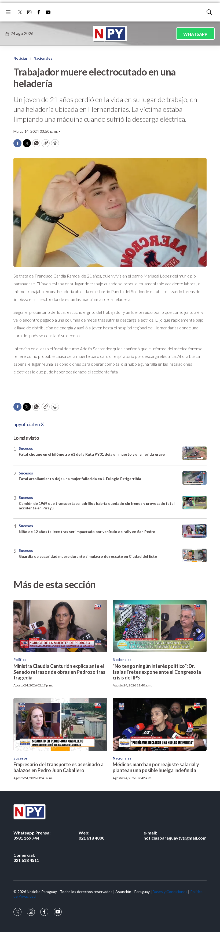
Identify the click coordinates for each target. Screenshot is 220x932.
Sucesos (26, 448)
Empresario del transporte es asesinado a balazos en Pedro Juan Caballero (58, 767)
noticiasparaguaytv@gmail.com (175, 835)
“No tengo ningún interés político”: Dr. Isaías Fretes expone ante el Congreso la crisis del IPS (157, 672)
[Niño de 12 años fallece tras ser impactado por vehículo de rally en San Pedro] (194, 531)
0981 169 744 (31, 835)
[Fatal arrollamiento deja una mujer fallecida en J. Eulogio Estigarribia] (194, 478)
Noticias (20, 58)
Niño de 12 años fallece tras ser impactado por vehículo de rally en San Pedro (87, 531)
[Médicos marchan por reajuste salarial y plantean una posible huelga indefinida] (160, 724)
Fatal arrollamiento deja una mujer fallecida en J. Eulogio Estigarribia (80, 478)
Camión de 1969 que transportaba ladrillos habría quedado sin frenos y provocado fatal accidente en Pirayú (97, 505)
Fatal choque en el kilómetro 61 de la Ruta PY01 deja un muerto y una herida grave (92, 454)
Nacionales (43, 58)
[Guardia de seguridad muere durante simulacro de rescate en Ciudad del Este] (194, 555)
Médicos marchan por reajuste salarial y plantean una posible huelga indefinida (156, 767)
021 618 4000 (91, 835)
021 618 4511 (26, 857)
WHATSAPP (195, 34)
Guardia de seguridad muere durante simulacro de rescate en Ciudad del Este (88, 556)
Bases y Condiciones (170, 891)
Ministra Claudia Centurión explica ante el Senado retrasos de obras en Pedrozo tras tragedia (59, 672)
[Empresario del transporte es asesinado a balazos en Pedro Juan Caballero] (60, 724)
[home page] (110, 34)
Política (19, 659)
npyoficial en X (28, 424)
